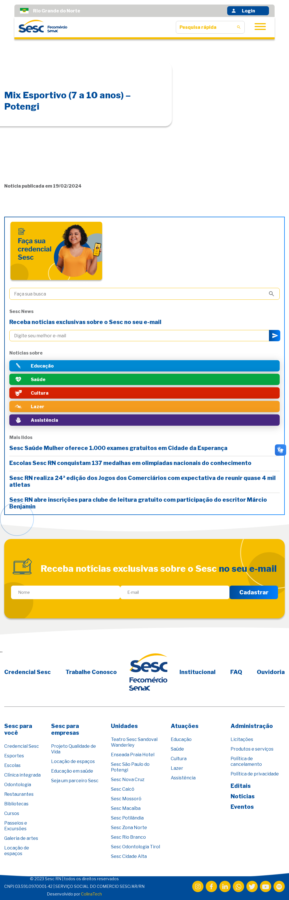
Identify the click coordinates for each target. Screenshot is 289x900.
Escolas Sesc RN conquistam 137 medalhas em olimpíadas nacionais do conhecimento (131, 463)
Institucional (197, 672)
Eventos (242, 806)
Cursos (11, 813)
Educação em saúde (72, 771)
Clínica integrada (22, 775)
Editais (241, 785)
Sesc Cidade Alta (129, 856)
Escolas (12, 765)
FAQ (236, 672)
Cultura (179, 758)
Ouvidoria (271, 672)
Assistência (183, 778)
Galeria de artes (21, 838)
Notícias (243, 796)
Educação (181, 739)
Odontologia (17, 784)
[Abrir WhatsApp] (274, 885)
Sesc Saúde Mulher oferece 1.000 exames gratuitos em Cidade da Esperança (119, 448)
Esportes (14, 755)
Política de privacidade (255, 774)
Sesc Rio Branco (128, 837)
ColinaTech (91, 894)
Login (248, 11)
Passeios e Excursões (15, 825)
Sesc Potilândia (127, 818)
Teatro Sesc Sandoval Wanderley (134, 742)
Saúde (177, 749)
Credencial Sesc (27, 672)
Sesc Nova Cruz (127, 779)
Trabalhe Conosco (91, 672)
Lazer (177, 768)
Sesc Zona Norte (129, 827)
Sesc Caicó (122, 789)
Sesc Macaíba (126, 808)
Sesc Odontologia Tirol (135, 846)
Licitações (242, 739)
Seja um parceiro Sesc (74, 780)
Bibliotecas (16, 803)
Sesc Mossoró (126, 798)
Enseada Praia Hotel (132, 754)
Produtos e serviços (252, 749)
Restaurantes (19, 794)
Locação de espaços (16, 850)
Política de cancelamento (246, 761)
